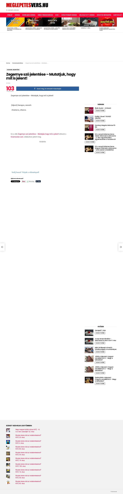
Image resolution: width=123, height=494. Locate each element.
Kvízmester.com (17, 137)
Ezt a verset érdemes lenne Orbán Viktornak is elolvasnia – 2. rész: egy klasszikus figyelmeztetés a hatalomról (105, 136)
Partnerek (114, 491)
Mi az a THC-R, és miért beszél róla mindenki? (69, 28)
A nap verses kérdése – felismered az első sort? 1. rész (105, 339)
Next (116, 24)
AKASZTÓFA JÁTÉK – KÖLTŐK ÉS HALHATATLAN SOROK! (52, 28)
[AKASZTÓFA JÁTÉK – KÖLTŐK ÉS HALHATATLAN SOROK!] (52, 22)
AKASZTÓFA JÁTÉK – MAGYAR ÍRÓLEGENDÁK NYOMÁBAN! (34, 28)
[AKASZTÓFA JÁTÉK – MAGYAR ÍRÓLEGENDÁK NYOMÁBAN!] (34, 22)
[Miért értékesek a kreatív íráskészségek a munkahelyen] (89, 350)
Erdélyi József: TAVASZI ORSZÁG (103, 117)
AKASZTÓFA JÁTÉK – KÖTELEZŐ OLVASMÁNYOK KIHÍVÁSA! (14, 29)
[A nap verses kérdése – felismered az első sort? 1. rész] (89, 341)
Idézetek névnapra (104, 15)
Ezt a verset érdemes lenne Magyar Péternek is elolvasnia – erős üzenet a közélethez (105, 148)
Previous (7, 24)
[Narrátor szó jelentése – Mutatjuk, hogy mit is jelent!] (120, 247)
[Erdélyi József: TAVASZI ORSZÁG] (89, 119)
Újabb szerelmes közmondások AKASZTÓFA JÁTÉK (107, 29)
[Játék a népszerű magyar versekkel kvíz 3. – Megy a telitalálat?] (89, 359)
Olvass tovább (100, 110)
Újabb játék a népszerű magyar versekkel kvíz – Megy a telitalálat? (105, 379)
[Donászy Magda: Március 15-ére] (89, 127)
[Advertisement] (61, 46)
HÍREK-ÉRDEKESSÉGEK (45, 15)
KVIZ (57, 15)
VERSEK (17, 15)
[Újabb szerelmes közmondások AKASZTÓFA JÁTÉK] (107, 22)
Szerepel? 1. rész (85, 28)
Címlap (9, 15)
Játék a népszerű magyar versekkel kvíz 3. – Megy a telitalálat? (104, 358)
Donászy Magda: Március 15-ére (105, 126)
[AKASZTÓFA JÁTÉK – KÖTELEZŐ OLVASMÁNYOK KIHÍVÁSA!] (15, 22)
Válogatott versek (87, 15)
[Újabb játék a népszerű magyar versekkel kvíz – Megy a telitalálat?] (89, 380)
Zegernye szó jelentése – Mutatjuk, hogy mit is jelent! (38, 134)
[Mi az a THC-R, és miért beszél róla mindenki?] (71, 22)
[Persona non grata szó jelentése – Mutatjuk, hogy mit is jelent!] (2, 247)
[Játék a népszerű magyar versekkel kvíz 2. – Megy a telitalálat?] (89, 369)
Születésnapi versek (69, 15)
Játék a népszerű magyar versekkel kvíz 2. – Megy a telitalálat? (104, 368)
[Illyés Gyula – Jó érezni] (89, 110)
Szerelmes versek (28, 15)
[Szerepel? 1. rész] (89, 22)
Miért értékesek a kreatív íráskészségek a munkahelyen (106, 348)
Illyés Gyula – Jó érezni (103, 108)
